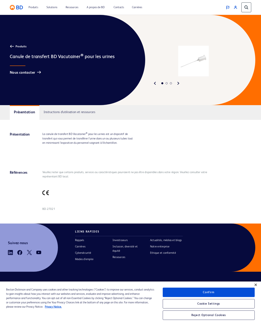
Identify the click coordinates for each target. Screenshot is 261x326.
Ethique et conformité (163, 252)
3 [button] (171, 83)
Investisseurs (120, 240)
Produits (21, 46)
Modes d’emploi (84, 259)
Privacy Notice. (53, 306)
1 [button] (162, 83)
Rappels (79, 240)
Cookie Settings (208, 303)
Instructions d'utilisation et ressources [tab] (69, 112)
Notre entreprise (159, 246)
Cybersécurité (83, 252)
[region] (130, 303)
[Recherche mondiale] (246, 7)
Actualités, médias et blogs (166, 240)
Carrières (80, 246)
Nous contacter (22, 73)
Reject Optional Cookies (208, 315)
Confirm (208, 292)
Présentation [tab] (24, 112)
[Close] (255, 285)
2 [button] (167, 83)
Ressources (119, 257)
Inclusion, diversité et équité (125, 248)
